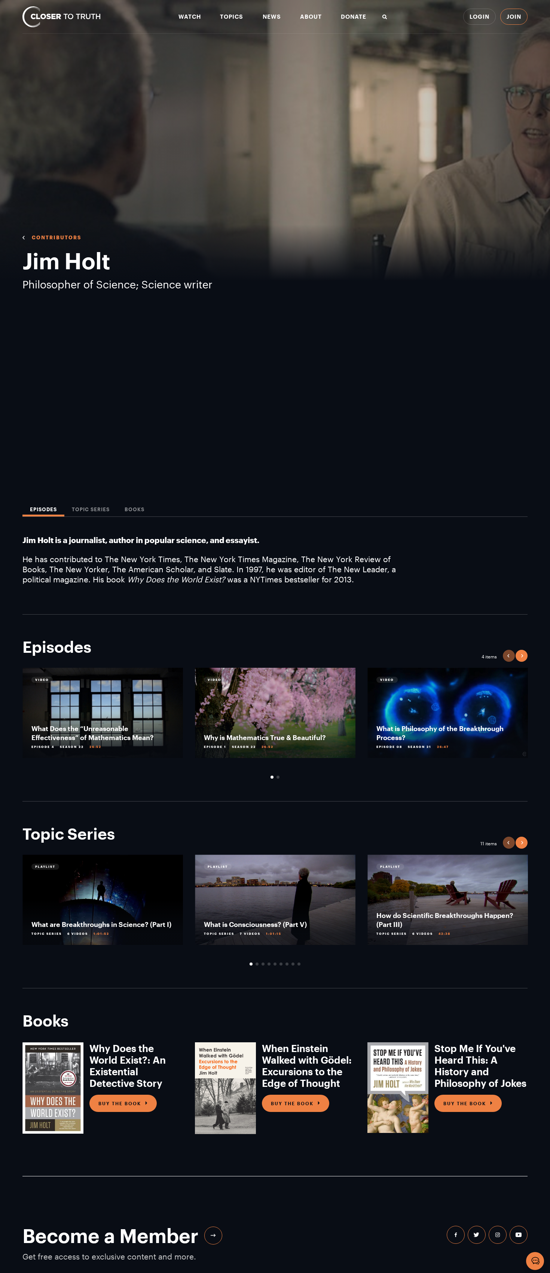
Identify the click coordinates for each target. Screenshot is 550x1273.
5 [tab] (275, 964)
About (311, 16)
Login (479, 16)
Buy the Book (119, 1103)
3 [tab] (263, 964)
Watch (189, 16)
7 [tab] (286, 964)
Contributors (56, 237)
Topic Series (91, 509)
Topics (231, 16)
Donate (353, 16)
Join (514, 16)
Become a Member (110, 1235)
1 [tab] (272, 777)
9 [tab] (298, 964)
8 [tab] (292, 964)
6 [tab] (280, 964)
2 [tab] (277, 777)
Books (134, 509)
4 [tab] (269, 964)
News (272, 16)
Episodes (43, 509)
